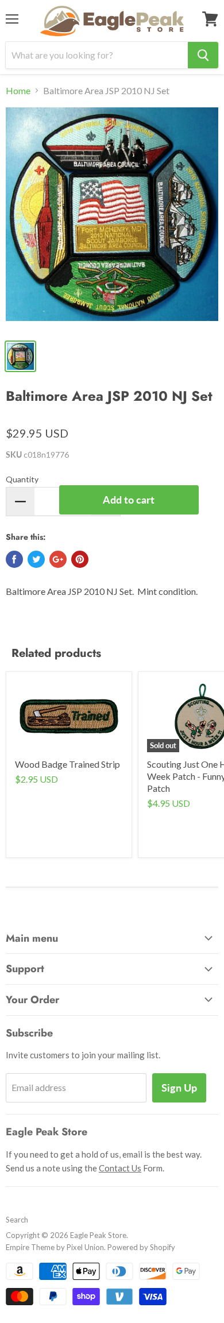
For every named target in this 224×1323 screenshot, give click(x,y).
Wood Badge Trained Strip (67, 764)
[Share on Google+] (58, 559)
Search (17, 1219)
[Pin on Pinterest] (79, 559)
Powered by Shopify (141, 1247)
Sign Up (179, 1087)
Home (18, 91)
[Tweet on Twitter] (36, 559)
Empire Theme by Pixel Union (55, 1247)
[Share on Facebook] (14, 559)
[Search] (203, 55)
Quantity (22, 479)
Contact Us (120, 1168)
